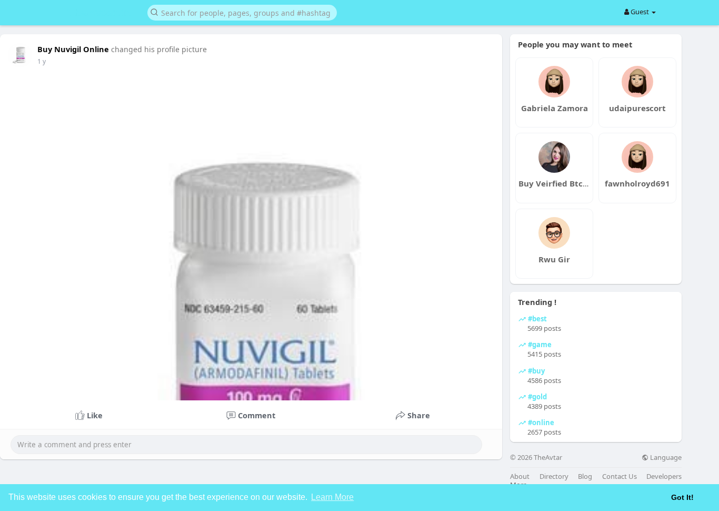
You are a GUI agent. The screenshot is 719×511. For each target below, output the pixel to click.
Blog (585, 476)
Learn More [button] (332, 497)
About (520, 476)
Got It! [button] (682, 497)
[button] (242, 12)
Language (665, 457)
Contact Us (619, 476)
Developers (664, 476)
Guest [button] (640, 11)
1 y (41, 61)
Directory (554, 476)
